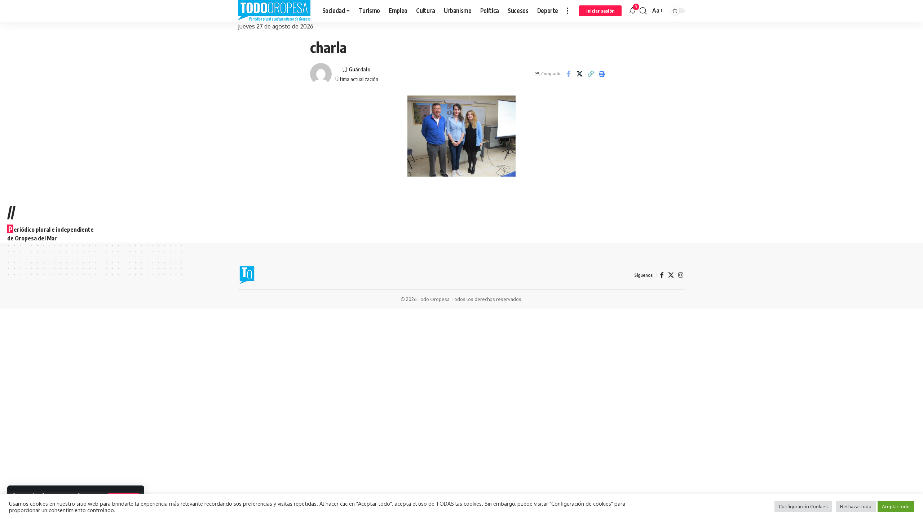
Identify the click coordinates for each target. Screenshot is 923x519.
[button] (567, 11)
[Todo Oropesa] (274, 11)
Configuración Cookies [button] (803, 506)
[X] (671, 275)
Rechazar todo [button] (855, 506)
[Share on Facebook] (568, 74)
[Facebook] (662, 275)
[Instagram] (680, 275)
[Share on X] (579, 74)
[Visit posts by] (321, 74)
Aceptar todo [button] (896, 506)
